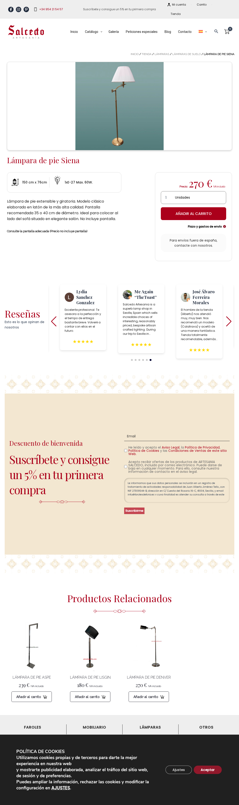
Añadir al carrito (194, 213)
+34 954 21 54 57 (51, 9)
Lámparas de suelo (186, 54)
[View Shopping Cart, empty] (227, 32)
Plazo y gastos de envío (205, 226)
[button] (216, 31)
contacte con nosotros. (193, 245)
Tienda (176, 14)
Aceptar (208, 769)
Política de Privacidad (202, 447)
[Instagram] (18, 9)
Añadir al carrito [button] (28, 697)
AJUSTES (60, 788)
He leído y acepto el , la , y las (177, 451)
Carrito (202, 5)
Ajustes (178, 769)
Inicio (135, 54)
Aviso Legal (170, 447)
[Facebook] (11, 9)
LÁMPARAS (162, 54)
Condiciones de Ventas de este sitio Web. (177, 452)
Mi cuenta (179, 5)
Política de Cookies (143, 450)
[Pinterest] (26, 9)
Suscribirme (134, 510)
